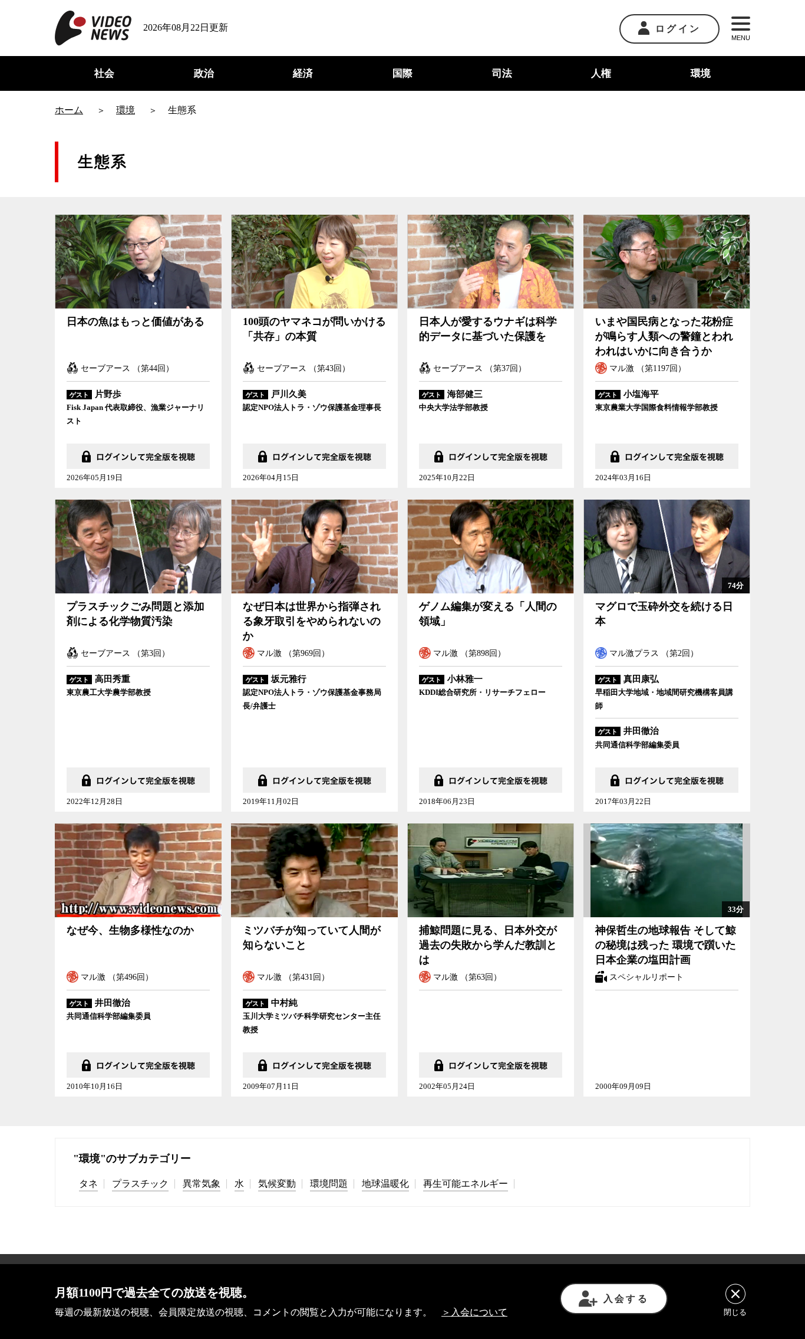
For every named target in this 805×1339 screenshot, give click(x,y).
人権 (601, 73)
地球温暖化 (385, 1184)
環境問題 (329, 1184)
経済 (303, 73)
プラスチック (140, 1184)
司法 (502, 73)
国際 (402, 73)
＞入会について (474, 1312)
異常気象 (201, 1184)
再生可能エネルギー (465, 1184)
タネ (88, 1184)
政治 (204, 73)
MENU (740, 37)
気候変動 (277, 1184)
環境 (701, 73)
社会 (104, 73)
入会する (626, 1299)
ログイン (678, 29)
